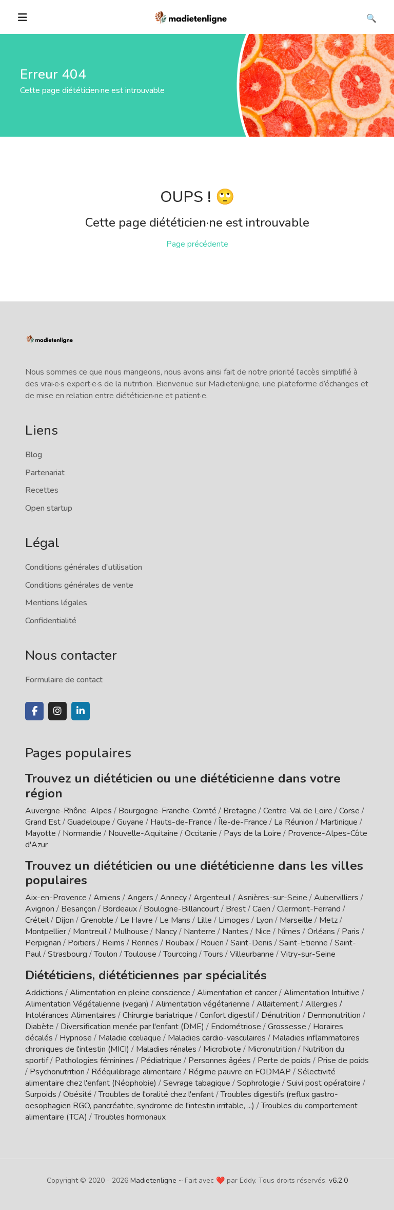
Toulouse (140, 954)
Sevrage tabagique (196, 1083)
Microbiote (223, 1049)
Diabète (39, 1026)
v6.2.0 (338, 1180)
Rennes (145, 942)
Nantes (235, 931)
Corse (349, 810)
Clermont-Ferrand (309, 909)
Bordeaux (120, 909)
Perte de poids (284, 1060)
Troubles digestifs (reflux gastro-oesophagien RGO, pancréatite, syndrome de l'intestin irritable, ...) (181, 1100)
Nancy (166, 931)
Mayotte (40, 833)
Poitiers (81, 942)
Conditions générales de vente (79, 585)
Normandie (82, 833)
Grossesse (287, 1026)
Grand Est (43, 822)
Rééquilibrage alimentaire (136, 1071)
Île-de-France (243, 822)
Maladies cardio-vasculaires (217, 1038)
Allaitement (278, 1004)
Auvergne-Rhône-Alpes (68, 810)
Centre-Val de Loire (297, 810)
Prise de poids (343, 1060)
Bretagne (240, 810)
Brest (236, 909)
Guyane (130, 822)
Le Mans (175, 920)
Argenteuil (212, 897)
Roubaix (179, 942)
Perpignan (43, 942)
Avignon (39, 909)
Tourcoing (180, 954)
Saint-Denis (251, 942)
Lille (204, 920)
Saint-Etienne (303, 942)
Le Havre (136, 920)
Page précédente (197, 244)
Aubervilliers (336, 897)
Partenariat (45, 472)
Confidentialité (50, 620)
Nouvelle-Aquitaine (143, 833)
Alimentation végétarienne (202, 1004)
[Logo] (191, 16)
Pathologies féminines (94, 1060)
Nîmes (289, 931)
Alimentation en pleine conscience (130, 992)
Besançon (78, 909)
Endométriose (236, 1026)
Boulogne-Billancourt (181, 909)
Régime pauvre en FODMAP (239, 1071)
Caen (261, 909)
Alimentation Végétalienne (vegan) (87, 1004)
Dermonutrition (335, 1015)
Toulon (105, 954)
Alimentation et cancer (237, 992)
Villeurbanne (252, 954)
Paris (351, 931)
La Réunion (293, 822)
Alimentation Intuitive (322, 992)
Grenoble (97, 920)
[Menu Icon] (22, 17)
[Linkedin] (80, 711)
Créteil (37, 920)
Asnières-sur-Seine (272, 897)
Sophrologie (258, 1083)
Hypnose (76, 1038)
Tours (213, 954)
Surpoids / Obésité (58, 1094)
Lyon (264, 920)
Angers (140, 897)
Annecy (173, 897)
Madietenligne (153, 1180)
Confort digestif (227, 1015)
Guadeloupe (88, 822)
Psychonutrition (57, 1071)
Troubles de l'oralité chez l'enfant (156, 1094)
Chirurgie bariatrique (158, 1015)
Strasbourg (67, 954)
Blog (33, 454)
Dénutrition (281, 1015)
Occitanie (201, 833)
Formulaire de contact (64, 679)
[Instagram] (57, 711)
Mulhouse (130, 931)
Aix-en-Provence (56, 897)
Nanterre (199, 931)
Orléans (321, 931)
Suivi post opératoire (324, 1083)
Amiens (107, 897)
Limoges (234, 920)
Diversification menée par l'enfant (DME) (133, 1026)
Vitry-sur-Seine (308, 954)
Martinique (339, 822)
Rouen (212, 942)
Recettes (41, 490)
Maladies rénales (166, 1049)
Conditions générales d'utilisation (83, 567)
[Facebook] (34, 711)
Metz (328, 920)
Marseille (296, 920)
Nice (263, 931)
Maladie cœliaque (129, 1038)
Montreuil (90, 931)
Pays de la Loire (252, 833)
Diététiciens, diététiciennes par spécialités (146, 975)
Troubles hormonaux (130, 1117)
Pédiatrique (161, 1060)
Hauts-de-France (181, 822)
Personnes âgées (219, 1060)
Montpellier (45, 931)
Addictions (44, 992)
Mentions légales (56, 602)
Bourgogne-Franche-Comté (167, 810)
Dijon (64, 920)
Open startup (48, 508)
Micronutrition (272, 1049)
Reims (113, 942)
